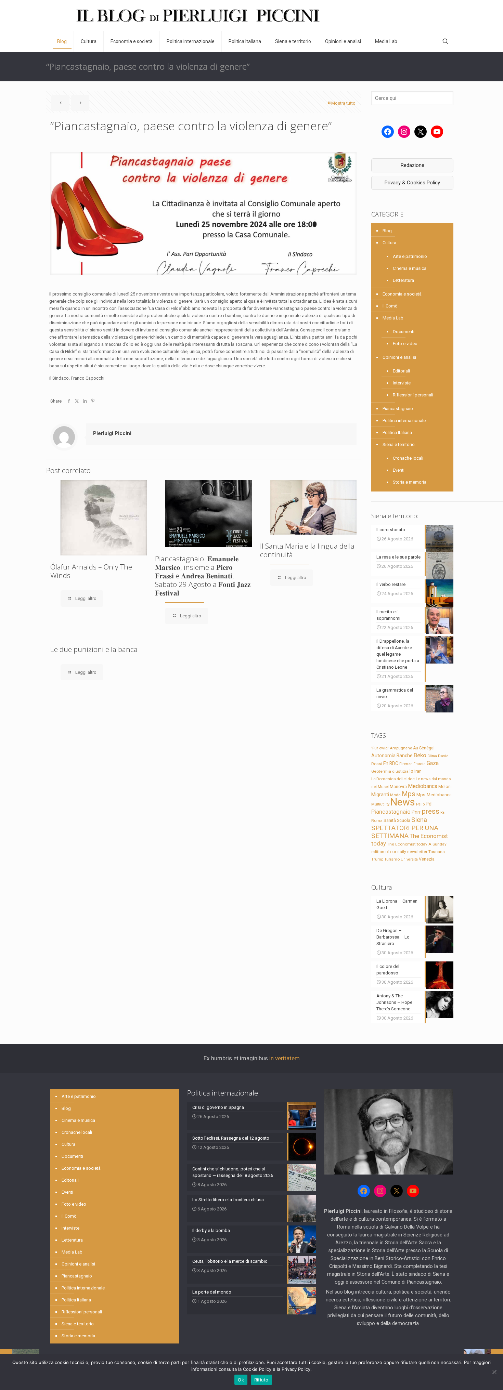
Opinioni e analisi (399, 357)
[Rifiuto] (494, 1371)
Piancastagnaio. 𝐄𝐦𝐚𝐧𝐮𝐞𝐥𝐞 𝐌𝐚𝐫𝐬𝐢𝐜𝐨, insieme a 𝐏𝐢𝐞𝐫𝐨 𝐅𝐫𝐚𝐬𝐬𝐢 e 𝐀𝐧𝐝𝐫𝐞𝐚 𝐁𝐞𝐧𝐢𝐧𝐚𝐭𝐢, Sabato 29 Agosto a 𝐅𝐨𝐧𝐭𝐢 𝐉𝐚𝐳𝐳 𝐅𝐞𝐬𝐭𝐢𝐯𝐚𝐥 (202, 576)
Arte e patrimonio (410, 256)
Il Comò (390, 306)
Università (409, 859)
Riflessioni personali (413, 394)
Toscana (436, 851)
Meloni (445, 786)
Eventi (398, 470)
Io (411, 771)
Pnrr (416, 812)
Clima (432, 756)
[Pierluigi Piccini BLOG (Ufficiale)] (198, 15)
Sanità (390, 820)
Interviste (402, 382)
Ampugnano (401, 748)
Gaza (433, 763)
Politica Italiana (397, 432)
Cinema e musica (409, 268)
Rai (443, 812)
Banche (405, 755)
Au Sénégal (424, 748)
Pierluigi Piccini (112, 433)
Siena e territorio (399, 444)
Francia (419, 764)
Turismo (392, 859)
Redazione (412, 165)
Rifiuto (261, 1379)
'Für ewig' (380, 748)
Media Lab (393, 317)
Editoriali (401, 370)
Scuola (403, 820)
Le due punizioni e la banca (94, 649)
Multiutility (380, 804)
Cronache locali (408, 458)
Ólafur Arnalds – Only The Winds (91, 571)
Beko (420, 755)
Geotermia (381, 771)
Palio (420, 804)
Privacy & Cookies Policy (412, 183)
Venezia (427, 859)
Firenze (405, 763)
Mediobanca (422, 786)
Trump (377, 859)
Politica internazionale (404, 420)
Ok (241, 1379)
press (430, 811)
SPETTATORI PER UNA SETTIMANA (404, 832)
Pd (428, 804)
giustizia (400, 771)
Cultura (389, 242)
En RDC (390, 763)
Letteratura (403, 280)
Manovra (398, 786)
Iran (418, 771)
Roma (377, 820)
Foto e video (405, 343)
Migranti (380, 794)
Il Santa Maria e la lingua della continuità (307, 550)
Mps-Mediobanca (434, 794)
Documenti (403, 331)
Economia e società (402, 294)
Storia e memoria (409, 482)
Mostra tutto (343, 103)
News (402, 802)
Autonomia (383, 755)
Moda (395, 794)
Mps (408, 794)
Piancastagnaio (398, 408)
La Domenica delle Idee (393, 778)
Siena (419, 820)
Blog (387, 230)
